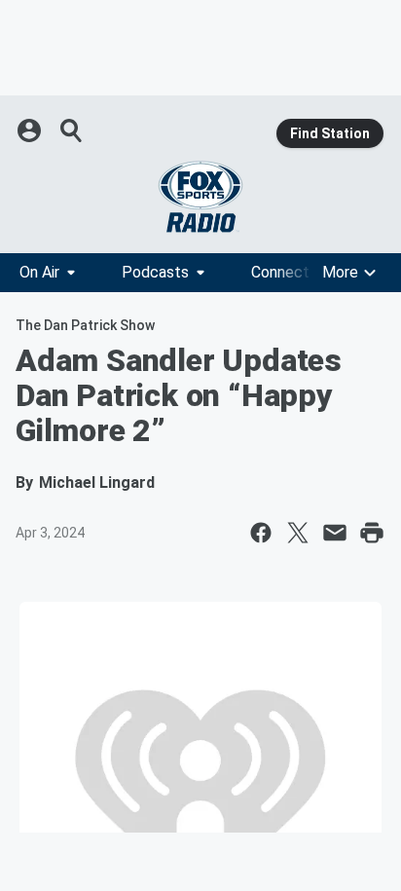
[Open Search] (72, 130)
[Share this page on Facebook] (260, 532)
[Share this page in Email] (334, 532)
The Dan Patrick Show (85, 325)
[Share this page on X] (297, 532)
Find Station (330, 133)
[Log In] (31, 130)
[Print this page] (371, 532)
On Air (39, 272)
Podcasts (155, 272)
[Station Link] (200, 197)
